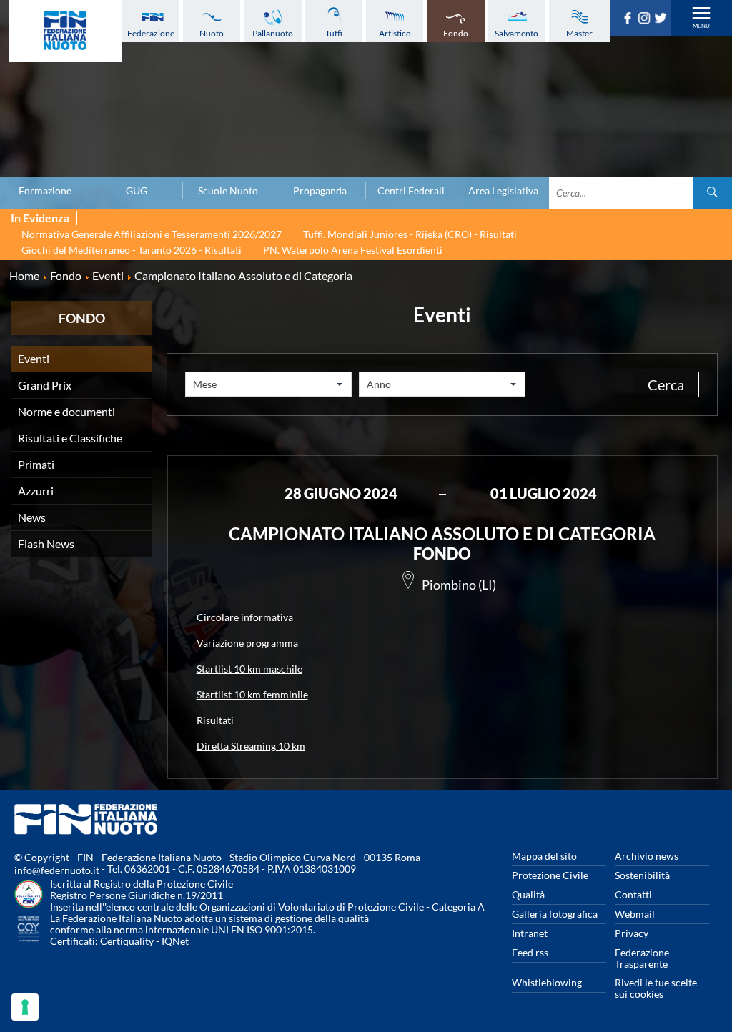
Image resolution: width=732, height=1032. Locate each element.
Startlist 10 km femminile (252, 694)
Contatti (633, 894)
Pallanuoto (272, 33)
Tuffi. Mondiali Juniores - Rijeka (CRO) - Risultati (410, 234)
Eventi (33, 358)
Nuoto (211, 33)
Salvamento (516, 33)
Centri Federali (411, 191)
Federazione (150, 33)
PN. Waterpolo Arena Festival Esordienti (352, 250)
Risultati (215, 720)
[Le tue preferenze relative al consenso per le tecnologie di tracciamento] (25, 1007)
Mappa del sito (544, 856)
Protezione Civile (550, 875)
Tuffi (333, 33)
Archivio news (646, 856)
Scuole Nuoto (228, 191)
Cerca (666, 384)
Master (579, 33)
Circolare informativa (245, 617)
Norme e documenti (66, 411)
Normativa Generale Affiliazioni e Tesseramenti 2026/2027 (151, 234)
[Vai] (712, 193)
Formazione (45, 191)
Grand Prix (44, 385)
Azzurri (36, 490)
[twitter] (662, 19)
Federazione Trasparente (642, 958)
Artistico (395, 33)
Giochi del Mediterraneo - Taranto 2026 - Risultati (131, 250)
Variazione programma (247, 643)
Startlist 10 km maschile (249, 669)
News (32, 517)
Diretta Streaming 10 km (251, 746)
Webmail (635, 914)
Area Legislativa (503, 191)
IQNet (175, 941)
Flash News (46, 543)
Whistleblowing (547, 982)
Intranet (530, 933)
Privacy (631, 933)
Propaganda (320, 191)
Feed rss (530, 952)
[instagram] (646, 19)
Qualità (528, 894)
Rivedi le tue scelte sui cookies (656, 988)
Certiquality (127, 941)
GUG (136, 191)
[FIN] (65, 31)
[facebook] (629, 19)
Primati (36, 464)
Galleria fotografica (555, 914)
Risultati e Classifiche (70, 438)
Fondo (455, 33)
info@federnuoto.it (56, 870)
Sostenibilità (642, 875)
